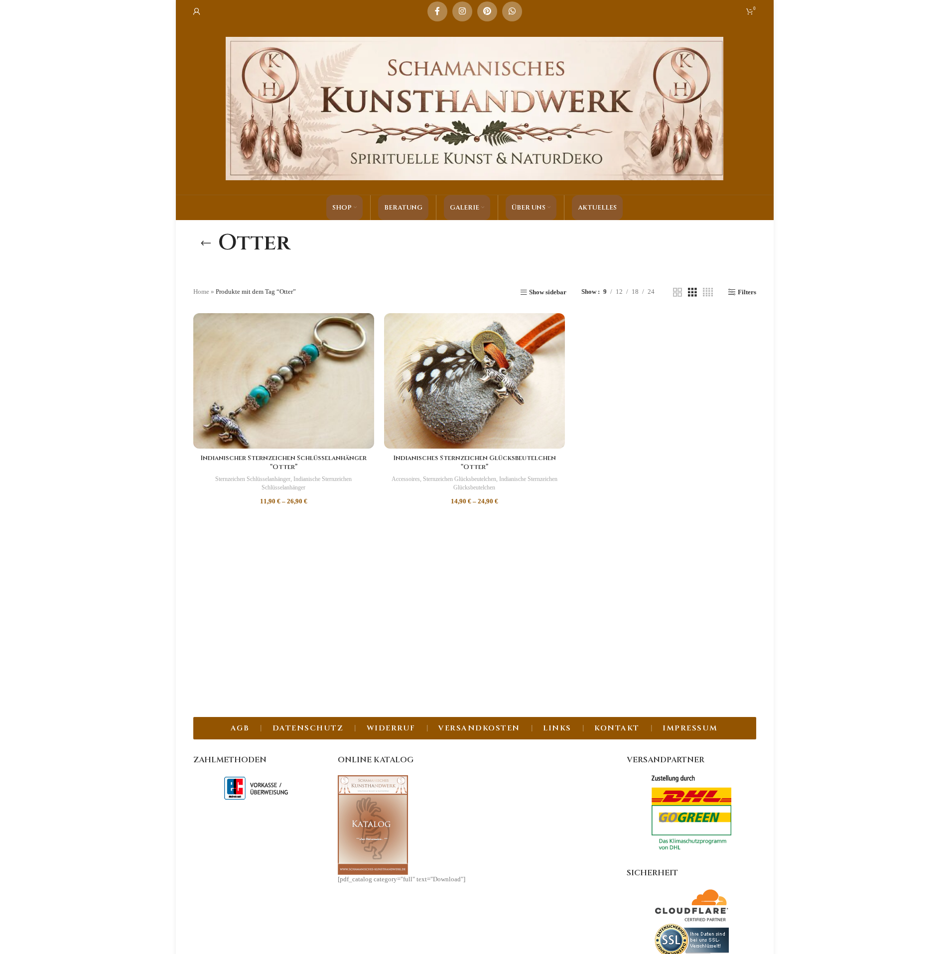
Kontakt (617, 728)
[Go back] (205, 243)
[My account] (196, 11)
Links (557, 728)
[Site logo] (475, 108)
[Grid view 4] (708, 292)
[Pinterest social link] (487, 11)
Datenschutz (308, 728)
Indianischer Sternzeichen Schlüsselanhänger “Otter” (283, 463)
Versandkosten (479, 728)
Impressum (690, 728)
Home (201, 291)
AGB (240, 728)
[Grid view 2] (677, 292)
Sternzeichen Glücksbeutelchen (459, 479)
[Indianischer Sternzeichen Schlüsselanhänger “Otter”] (283, 381)
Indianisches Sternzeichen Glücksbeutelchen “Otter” (474, 463)
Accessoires (406, 479)
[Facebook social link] (437, 11)
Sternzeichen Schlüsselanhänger (252, 479)
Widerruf (391, 728)
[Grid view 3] (692, 292)
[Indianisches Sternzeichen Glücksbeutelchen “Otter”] (474, 381)
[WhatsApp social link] (512, 11)
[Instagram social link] (462, 11)
